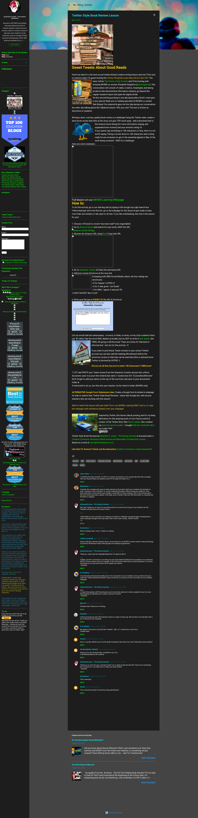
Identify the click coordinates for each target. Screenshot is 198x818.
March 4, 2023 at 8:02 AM (93, 687)
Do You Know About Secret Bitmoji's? (87, 740)
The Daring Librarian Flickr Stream (14, 187)
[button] (154, 15)
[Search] (158, 5)
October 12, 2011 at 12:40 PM (98, 573)
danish (82, 687)
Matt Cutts (12, 572)
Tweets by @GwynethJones (11, 217)
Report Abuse (7, 500)
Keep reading (148, 758)
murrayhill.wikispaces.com (102, 442)
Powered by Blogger (115, 813)
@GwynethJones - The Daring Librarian (94, 504)
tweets (75, 465)
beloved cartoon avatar (112, 425)
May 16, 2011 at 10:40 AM (97, 528)
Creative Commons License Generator (134, 449)
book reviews (90, 461)
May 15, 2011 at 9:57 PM (97, 486)
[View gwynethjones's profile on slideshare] (15, 304)
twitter (82, 465)
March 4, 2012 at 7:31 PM (94, 603)
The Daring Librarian (82, 5)
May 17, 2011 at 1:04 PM (117, 551)
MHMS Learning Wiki (128, 405)
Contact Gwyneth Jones (10, 175)
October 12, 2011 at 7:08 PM (118, 587)
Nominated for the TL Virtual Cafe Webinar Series (14, 463)
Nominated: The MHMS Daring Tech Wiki (15, 485)
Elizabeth (83, 614)
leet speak (144, 338)
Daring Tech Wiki (14, 459)
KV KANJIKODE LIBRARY (89, 649)
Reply (82, 482)
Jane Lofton (84, 474)
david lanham (117, 461)
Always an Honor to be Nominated (14, 312)
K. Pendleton (84, 573)
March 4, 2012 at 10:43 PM (95, 614)
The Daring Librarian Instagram (13, 183)
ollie (136, 461)
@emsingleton (143, 84)
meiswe (83, 639)
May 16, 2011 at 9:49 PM (101, 538)
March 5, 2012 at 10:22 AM (97, 626)
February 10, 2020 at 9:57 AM (98, 676)
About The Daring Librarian (11, 177)
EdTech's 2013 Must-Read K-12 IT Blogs (14, 295)
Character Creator (88, 270)
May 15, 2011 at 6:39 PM (97, 474)
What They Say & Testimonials (12, 181)
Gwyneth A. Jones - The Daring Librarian (118, 436)
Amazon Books (86, 227)
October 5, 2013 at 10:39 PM (118, 662)
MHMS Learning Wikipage (108, 199)
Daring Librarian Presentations (13, 179)
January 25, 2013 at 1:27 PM (95, 639)
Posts (7, 55)
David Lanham (134, 422)
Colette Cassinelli (86, 538)
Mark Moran (84, 486)
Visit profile (15, 44)
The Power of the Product (116, 81)
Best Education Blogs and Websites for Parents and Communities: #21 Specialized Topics (15, 165)
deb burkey (128, 461)
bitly (82, 461)
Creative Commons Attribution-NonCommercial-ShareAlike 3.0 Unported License (108, 439)
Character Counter (104, 461)
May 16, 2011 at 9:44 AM (117, 504)
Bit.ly (105, 233)
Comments (9, 57)
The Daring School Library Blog (13, 185)
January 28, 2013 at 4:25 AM (107, 649)
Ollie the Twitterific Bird (143, 425)
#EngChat (118, 78)
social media (144, 461)
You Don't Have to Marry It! (83, 765)
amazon (75, 461)
